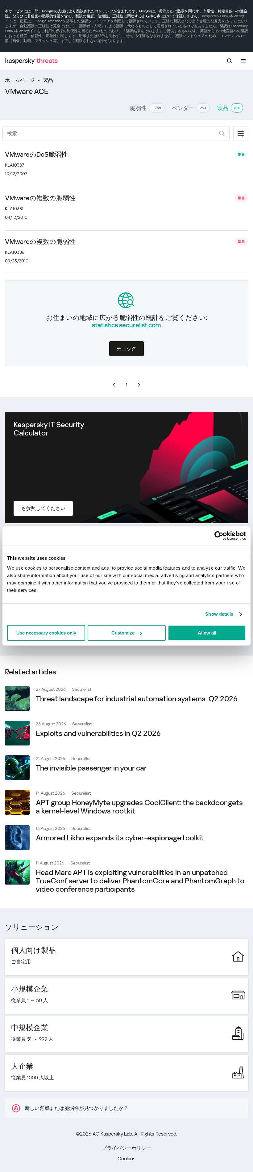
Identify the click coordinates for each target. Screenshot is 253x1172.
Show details (219, 614)
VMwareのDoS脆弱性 (36, 154)
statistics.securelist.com (126, 325)
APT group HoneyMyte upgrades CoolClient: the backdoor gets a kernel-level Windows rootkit (139, 806)
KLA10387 (14, 165)
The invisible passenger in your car (91, 768)
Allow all (207, 632)
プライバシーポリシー (126, 1148)
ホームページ (20, 80)
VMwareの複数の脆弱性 (40, 198)
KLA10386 (14, 252)
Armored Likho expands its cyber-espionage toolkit (120, 838)
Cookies (126, 1158)
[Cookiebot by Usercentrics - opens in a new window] (219, 535)
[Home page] (31, 61)
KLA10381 (14, 208)
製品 (48, 80)
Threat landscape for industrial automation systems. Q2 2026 (137, 698)
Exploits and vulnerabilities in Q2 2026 (98, 733)
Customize (123, 632)
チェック (126, 348)
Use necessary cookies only (46, 632)
